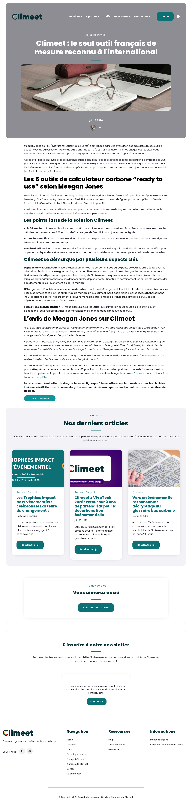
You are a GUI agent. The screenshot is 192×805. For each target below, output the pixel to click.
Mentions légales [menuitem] (159, 739)
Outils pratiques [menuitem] (116, 744)
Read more (28, 545)
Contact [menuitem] (71, 768)
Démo (165, 16)
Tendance (138, 492)
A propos (91, 16)
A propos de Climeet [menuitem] (77, 763)
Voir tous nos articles (96, 607)
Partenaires (121, 16)
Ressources (141, 16)
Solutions (74, 16)
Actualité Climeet (96, 34)
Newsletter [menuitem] (114, 749)
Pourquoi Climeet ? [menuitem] (77, 759)
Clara (100, 127)
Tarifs (106, 16)
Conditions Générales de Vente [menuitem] (166, 744)
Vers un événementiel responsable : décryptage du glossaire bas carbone (153, 504)
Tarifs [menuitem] (69, 749)
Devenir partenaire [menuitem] (76, 754)
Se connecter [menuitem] (74, 773)
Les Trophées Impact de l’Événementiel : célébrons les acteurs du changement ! (36, 504)
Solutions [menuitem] (71, 744)
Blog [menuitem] (110, 739)
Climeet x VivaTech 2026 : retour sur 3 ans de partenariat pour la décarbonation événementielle (96, 506)
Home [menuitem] (70, 739)
